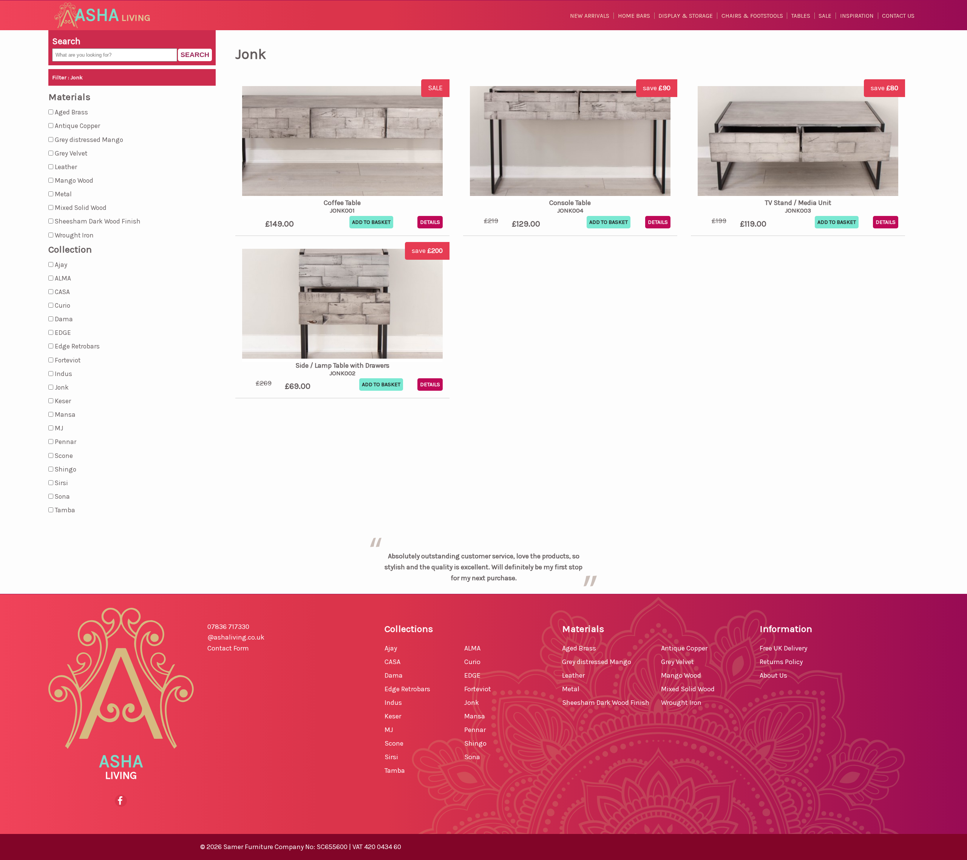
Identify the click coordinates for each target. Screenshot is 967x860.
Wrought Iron (73, 235)
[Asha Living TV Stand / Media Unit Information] (798, 142)
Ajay (60, 264)
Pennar (64, 441)
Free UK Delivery (783, 648)
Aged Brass (70, 112)
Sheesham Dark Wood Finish (97, 221)
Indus (62, 374)
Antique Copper (76, 125)
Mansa (64, 414)
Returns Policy (781, 662)
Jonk (61, 387)
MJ (58, 428)
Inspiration (857, 15)
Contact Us (898, 15)
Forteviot (66, 360)
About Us (773, 675)
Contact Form (228, 648)
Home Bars (634, 15)
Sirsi (60, 483)
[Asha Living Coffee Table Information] (342, 142)
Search (195, 55)
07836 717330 (228, 627)
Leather (65, 167)
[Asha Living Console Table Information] (570, 142)
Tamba (64, 510)
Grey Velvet (70, 153)
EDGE (62, 332)
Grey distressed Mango (88, 139)
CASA (61, 292)
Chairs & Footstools (752, 15)
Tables (800, 15)
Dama (63, 319)
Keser (62, 401)
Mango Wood (73, 180)
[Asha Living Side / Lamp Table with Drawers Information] (342, 305)
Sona (61, 496)
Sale (825, 15)
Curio (61, 305)
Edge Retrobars (76, 346)
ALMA (62, 278)
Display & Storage (685, 15)
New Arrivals (589, 15)
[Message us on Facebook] (121, 801)
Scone (63, 455)
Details (430, 222)
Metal (62, 194)
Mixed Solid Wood (80, 207)
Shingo (64, 469)
